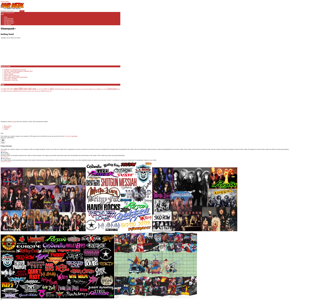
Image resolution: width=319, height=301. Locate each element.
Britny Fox (70, 89)
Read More (75, 136)
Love (114, 88)
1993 (38, 89)
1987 (11, 89)
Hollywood (95, 89)
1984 (2, 89)
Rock (21, 91)
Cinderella (75, 89)
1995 (40, 89)
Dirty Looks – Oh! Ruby (10, 78)
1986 (8, 89)
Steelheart (25, 91)
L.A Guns (105, 89)
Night (4, 91)
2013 (42, 89)
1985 (4, 89)
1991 (30, 88)
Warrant (47, 91)
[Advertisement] (13, 51)
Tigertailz (36, 91)
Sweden (29, 91)
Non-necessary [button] (4, 157)
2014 (45, 89)
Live (110, 88)
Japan (98, 89)
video (43, 91)
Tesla (32, 91)
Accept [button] (66, 136)
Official (15, 91)
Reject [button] (69, 136)
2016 (49, 89)
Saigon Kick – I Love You (11, 80)
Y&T (51, 91)
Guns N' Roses (86, 89)
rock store (14, 121)
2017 (52, 89)
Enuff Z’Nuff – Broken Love (11, 75)
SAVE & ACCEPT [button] (6, 161)
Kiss (101, 89)
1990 (25, 89)
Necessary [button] (3, 150)
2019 (58, 89)
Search (2, 11)
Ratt (18, 91)
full (82, 89)
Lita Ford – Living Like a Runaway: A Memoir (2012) (18, 71)
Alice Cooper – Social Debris (11, 72)
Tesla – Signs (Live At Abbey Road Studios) (15, 77)
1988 (15, 88)
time (40, 91)
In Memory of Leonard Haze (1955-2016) (15, 69)
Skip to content (5, 1)
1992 (34, 89)
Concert (79, 89)
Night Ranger (10, 91)
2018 (55, 89)
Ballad (66, 89)
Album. (62, 89)
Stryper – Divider (8, 74)
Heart (90, 89)
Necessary (5, 152)
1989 (20, 88)
